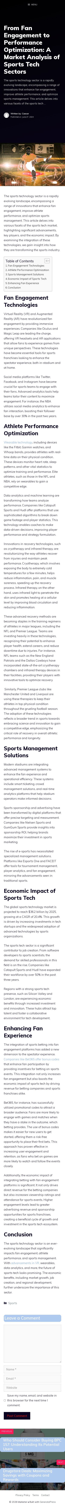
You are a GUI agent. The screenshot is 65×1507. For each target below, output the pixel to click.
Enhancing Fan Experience (23, 283)
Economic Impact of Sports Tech (27, 278)
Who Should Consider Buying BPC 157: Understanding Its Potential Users (32, 1444)
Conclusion (14, 287)
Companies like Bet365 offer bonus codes (31, 1059)
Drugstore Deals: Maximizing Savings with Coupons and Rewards (27, 1475)
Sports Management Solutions (26, 274)
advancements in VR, (25, 1263)
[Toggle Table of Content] (45, 260)
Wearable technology (18, 442)
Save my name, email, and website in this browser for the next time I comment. (32, 1400)
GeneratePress (48, 1501)
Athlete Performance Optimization (28, 270)
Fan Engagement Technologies (26, 265)
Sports (12, 1303)
